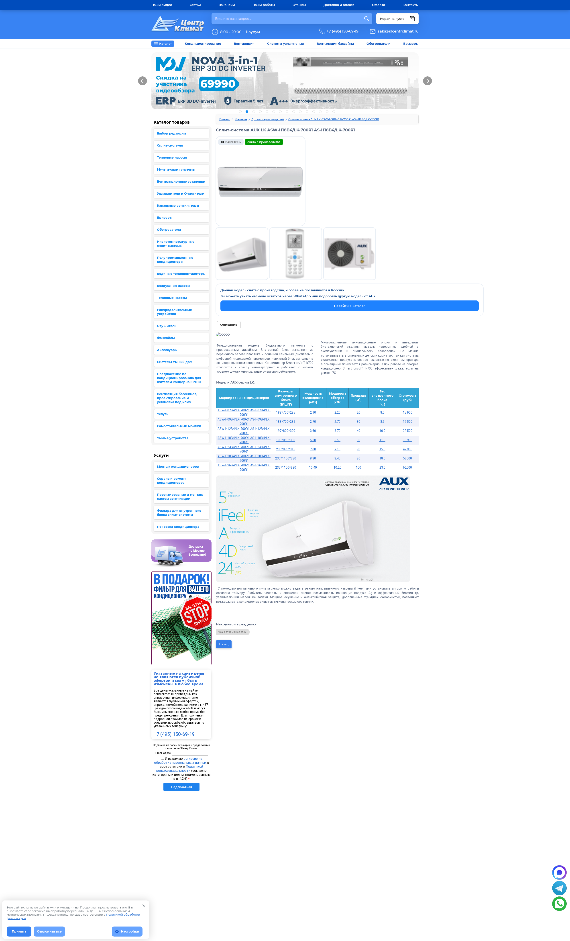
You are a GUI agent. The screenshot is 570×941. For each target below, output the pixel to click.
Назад (223, 644)
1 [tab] (240, 111)
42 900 (407, 449)
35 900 (407, 440)
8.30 (313, 458)
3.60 (313, 431)
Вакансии (227, 5)
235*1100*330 (285, 458)
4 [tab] (260, 111)
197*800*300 (285, 431)
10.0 (382, 431)
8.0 (382, 412)
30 (358, 421)
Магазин (241, 119)
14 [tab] (327, 111)
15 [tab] (333, 111)
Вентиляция (244, 44)
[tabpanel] (285, 80)
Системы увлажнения (285, 44)
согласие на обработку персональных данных (180, 761)
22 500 (407, 431)
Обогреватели (378, 44)
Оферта (378, 5)
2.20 (337, 412)
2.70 (313, 421)
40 (358, 431)
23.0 (382, 467)
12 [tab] (313, 111)
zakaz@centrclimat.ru (398, 31)
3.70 (337, 431)
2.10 (313, 412)
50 (358, 440)
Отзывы (299, 5)
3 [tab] (253, 111)
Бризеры (411, 44)
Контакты (411, 5)
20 (358, 412)
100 (358, 467)
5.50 (337, 440)
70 (358, 449)
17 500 (407, 421)
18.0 (382, 458)
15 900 (407, 412)
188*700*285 (285, 412)
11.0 (382, 440)
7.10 (337, 449)
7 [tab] (280, 111)
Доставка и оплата (339, 5)
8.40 (337, 458)
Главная (224, 119)
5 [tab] (267, 111)
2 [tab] (247, 111)
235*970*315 (285, 449)
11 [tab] (307, 111)
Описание (228, 325)
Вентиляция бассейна (335, 44)
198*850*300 (285, 440)
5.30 (313, 440)
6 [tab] (273, 111)
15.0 (382, 449)
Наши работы (263, 5)
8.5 (382, 421)
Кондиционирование (203, 44)
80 (358, 458)
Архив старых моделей (267, 119)
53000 (407, 458)
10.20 (337, 467)
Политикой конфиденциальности (179, 769)
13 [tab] (320, 111)
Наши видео (161, 5)
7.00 (313, 449)
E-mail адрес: (163, 753)
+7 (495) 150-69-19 (342, 31)
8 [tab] (287, 111)
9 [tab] (293, 111)
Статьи (195, 5)
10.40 (313, 467)
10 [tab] (300, 111)
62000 (407, 467)
